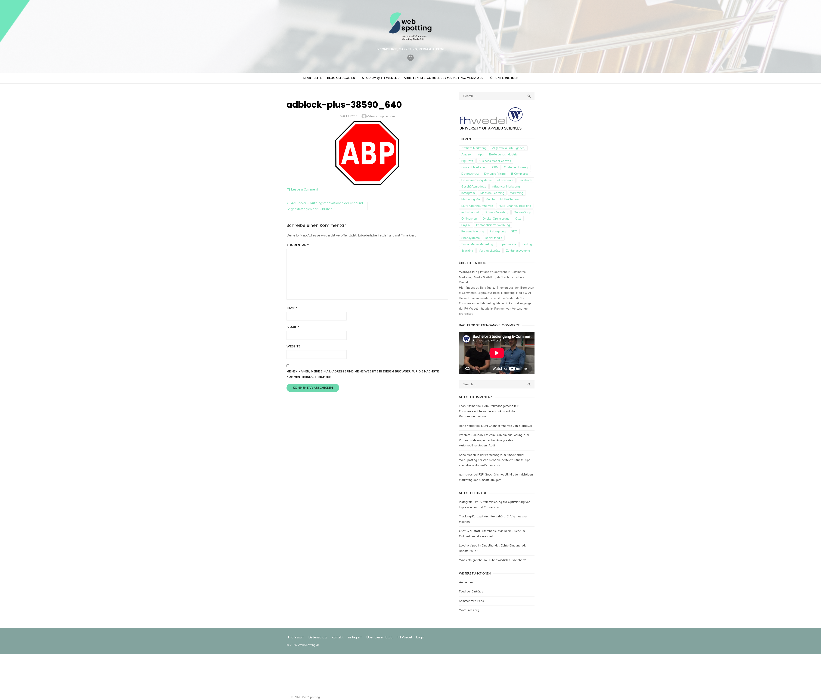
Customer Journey (516, 167)
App (481, 154)
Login (420, 637)
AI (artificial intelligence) (508, 148)
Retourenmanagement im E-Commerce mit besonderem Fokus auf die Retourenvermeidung (489, 411)
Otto (518, 219)
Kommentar (297, 245)
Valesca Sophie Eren (381, 116)
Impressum (296, 637)
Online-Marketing (496, 212)
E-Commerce (520, 174)
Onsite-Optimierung (496, 219)
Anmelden (466, 582)
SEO (514, 231)
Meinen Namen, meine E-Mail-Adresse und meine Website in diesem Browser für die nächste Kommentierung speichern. (362, 374)
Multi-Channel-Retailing (515, 206)
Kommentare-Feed (471, 601)
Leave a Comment (304, 189)
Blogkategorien (341, 78)
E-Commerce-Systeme (476, 180)
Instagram (354, 637)
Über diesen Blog (379, 637)
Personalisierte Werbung (493, 225)
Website (293, 346)
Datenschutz (470, 174)
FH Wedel (404, 637)
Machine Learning (492, 193)
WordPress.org (469, 610)
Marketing (516, 193)
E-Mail (292, 327)
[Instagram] (410, 58)
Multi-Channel (510, 199)
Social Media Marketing (477, 244)
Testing (527, 244)
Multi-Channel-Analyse (477, 206)
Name (291, 308)
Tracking (467, 251)
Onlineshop (469, 219)
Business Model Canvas (495, 161)
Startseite (312, 78)
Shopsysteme (470, 238)
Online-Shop (522, 212)
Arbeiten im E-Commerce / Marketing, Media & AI (443, 78)
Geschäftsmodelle (473, 187)
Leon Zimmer (468, 406)
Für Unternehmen (503, 78)
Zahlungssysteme (518, 251)
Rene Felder (467, 426)
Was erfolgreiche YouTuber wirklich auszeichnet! (492, 560)
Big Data (467, 161)
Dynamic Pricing (495, 174)
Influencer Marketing (506, 187)
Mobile (490, 199)
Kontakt (337, 637)
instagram (468, 193)
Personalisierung (472, 231)
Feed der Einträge (471, 591)
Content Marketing (474, 167)
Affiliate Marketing (474, 148)
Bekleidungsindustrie (503, 154)
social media (493, 238)
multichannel (470, 212)
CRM (495, 167)
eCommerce (505, 180)
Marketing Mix (470, 199)
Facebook (525, 180)
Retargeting (498, 231)
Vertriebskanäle (489, 251)
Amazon (467, 154)
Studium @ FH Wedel (379, 78)
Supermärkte (507, 244)
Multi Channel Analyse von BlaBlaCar (506, 426)
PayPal (466, 225)
